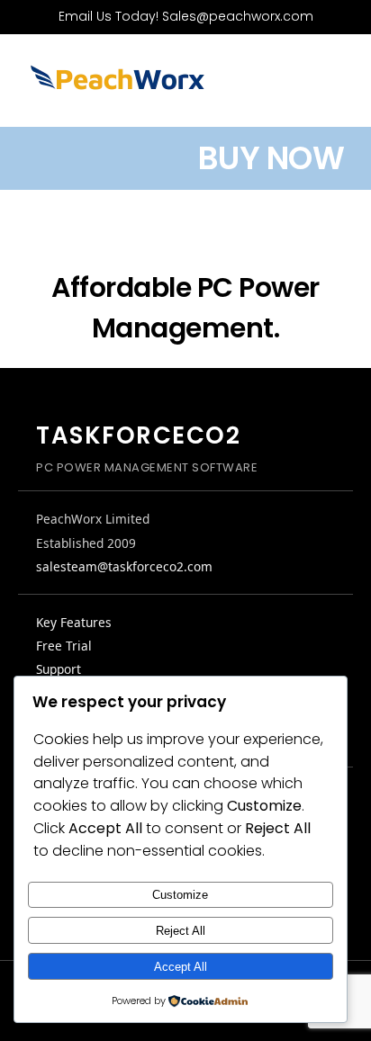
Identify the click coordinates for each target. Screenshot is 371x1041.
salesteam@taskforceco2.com (124, 566)
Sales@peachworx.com (237, 16)
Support (58, 669)
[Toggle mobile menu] (337, 85)
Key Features (74, 622)
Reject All (180, 931)
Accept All (180, 967)
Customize (180, 895)
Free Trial (64, 645)
